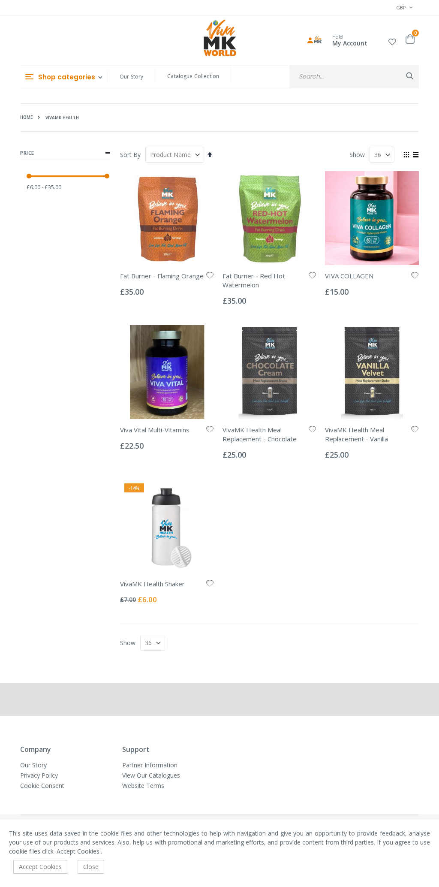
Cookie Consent (42, 785)
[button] (392, 40)
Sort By (130, 155)
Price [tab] (27, 153)
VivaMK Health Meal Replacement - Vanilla (356, 434)
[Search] (410, 76)
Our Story (131, 76)
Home (26, 117)
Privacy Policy (39, 775)
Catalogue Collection (193, 76)
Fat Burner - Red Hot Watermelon (254, 280)
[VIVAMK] (219, 39)
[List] (415, 155)
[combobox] (354, 76)
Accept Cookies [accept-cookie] (40, 867)
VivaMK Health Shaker (152, 583)
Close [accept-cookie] (91, 867)
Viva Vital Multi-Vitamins (154, 429)
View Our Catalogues (151, 775)
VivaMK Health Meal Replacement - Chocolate (260, 434)
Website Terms (143, 785)
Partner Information (149, 765)
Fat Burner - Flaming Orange (162, 276)
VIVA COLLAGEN (349, 276)
